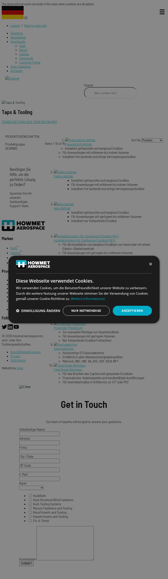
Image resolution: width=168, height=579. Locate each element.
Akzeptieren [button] (132, 310)
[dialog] (83, 289)
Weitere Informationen (88, 298)
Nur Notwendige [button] (86, 310)
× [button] (150, 264)
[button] (38, 310)
